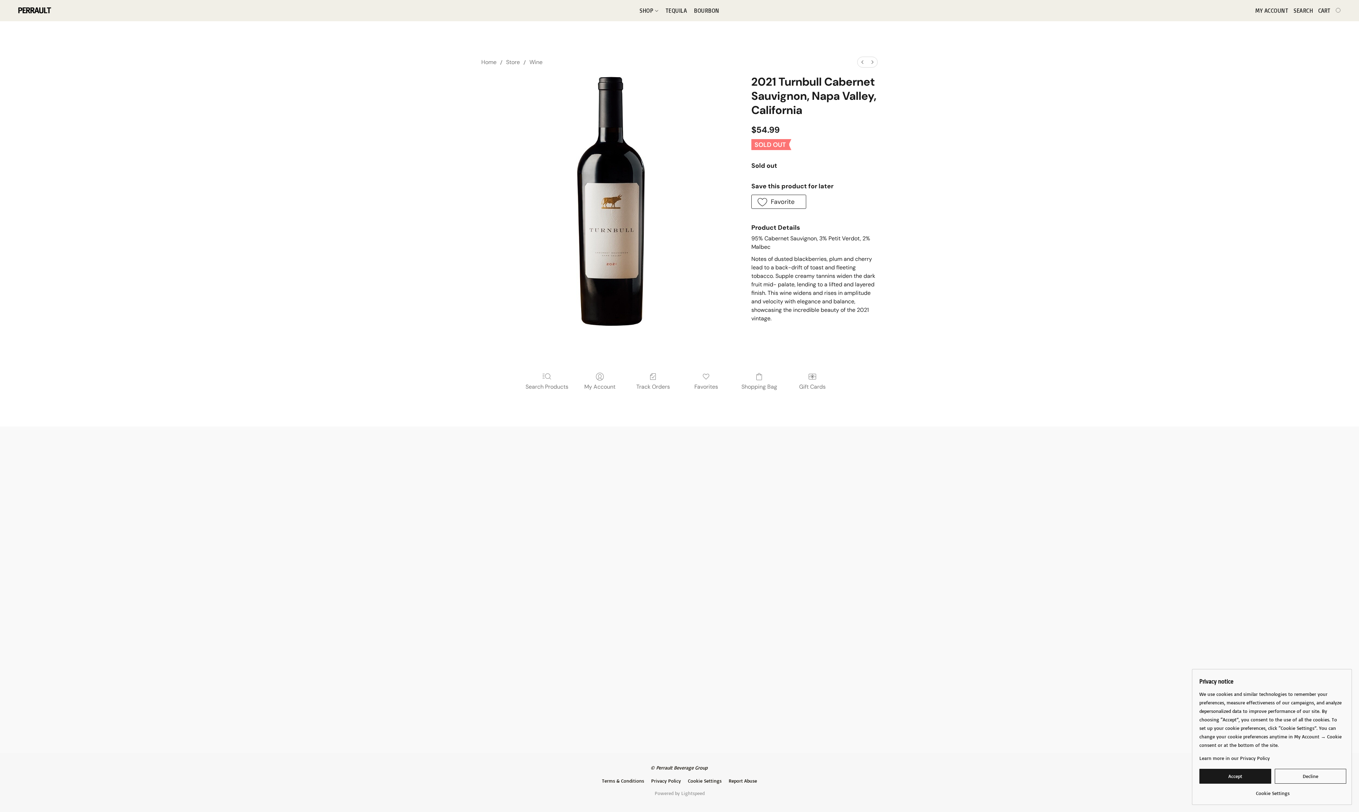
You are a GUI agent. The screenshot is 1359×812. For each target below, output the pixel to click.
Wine (536, 62)
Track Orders (653, 386)
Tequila (676, 10)
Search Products (547, 386)
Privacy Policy (666, 781)
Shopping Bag (759, 386)
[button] (34, 11)
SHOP (647, 10)
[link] (1272, 790)
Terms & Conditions (623, 781)
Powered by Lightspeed (680, 793)
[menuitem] (862, 62)
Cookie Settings (705, 781)
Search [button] (1303, 10)
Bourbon (706, 10)
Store (513, 62)
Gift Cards (812, 386)
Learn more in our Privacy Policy (1234, 758)
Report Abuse (743, 781)
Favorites (706, 386)
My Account (599, 386)
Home (489, 62)
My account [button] (1271, 10)
